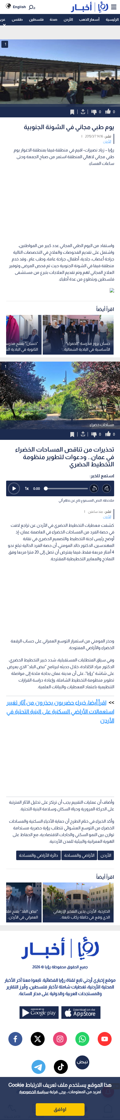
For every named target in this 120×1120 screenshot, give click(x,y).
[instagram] (60, 1039)
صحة (53, 19)
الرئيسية (112, 19)
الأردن (68, 19)
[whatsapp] (82, 1039)
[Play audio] (14, 488)
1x (27, 488)
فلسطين (36, 19)
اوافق (60, 1109)
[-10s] (94, 488)
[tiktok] (61, 1067)
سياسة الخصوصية (34, 1092)
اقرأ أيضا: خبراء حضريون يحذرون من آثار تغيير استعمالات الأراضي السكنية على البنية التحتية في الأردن (60, 711)
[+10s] (106, 488)
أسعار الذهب (89, 19)
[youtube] (105, 1039)
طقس (17, 19)
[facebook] (15, 1039)
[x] (38, 1039)
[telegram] (38, 1067)
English (19, 7)
